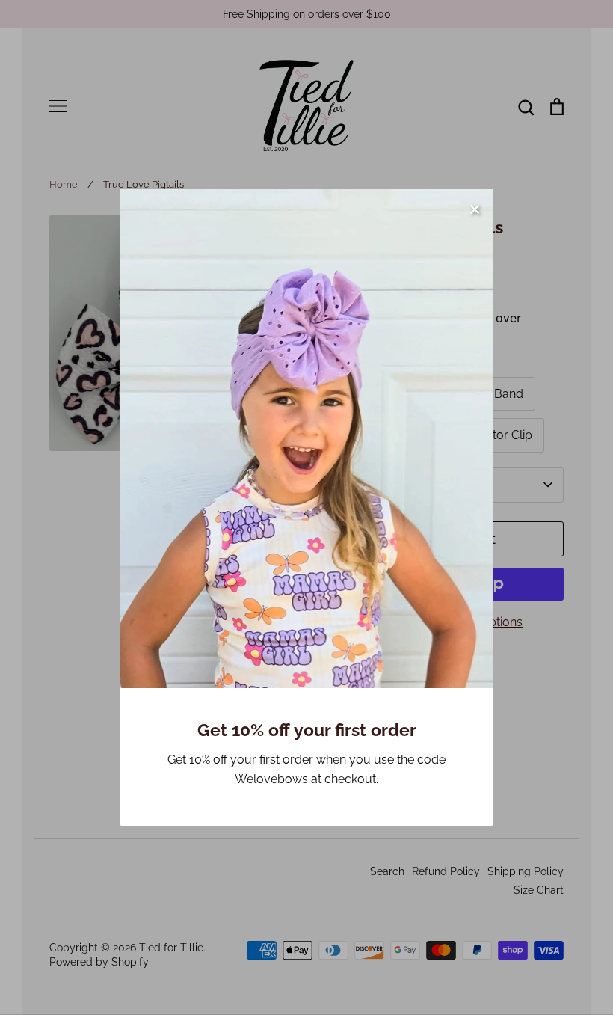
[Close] (474, 207)
